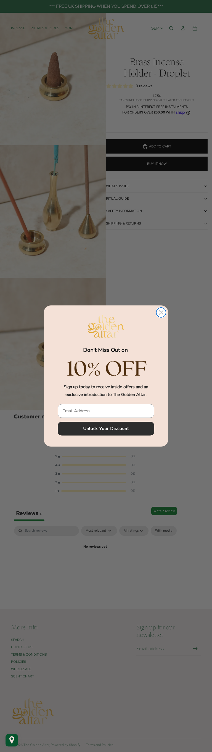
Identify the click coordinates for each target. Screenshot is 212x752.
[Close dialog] (161, 312)
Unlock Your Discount (106, 429)
